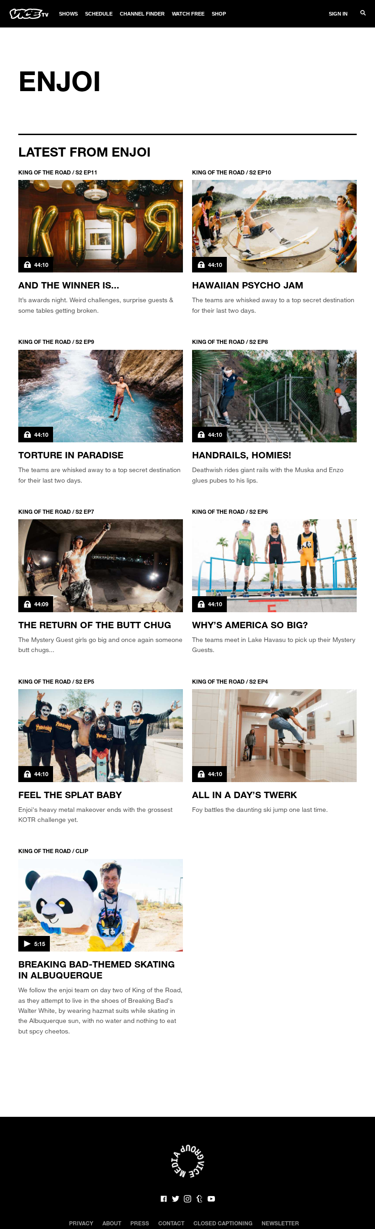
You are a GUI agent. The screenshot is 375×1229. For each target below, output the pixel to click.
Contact (171, 1223)
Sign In (338, 13)
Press (139, 1223)
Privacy (81, 1223)
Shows (68, 13)
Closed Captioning (222, 1223)
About (111, 1223)
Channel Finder (142, 13)
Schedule (98, 13)
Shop (219, 13)
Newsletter (280, 1223)
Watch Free (188, 13)
